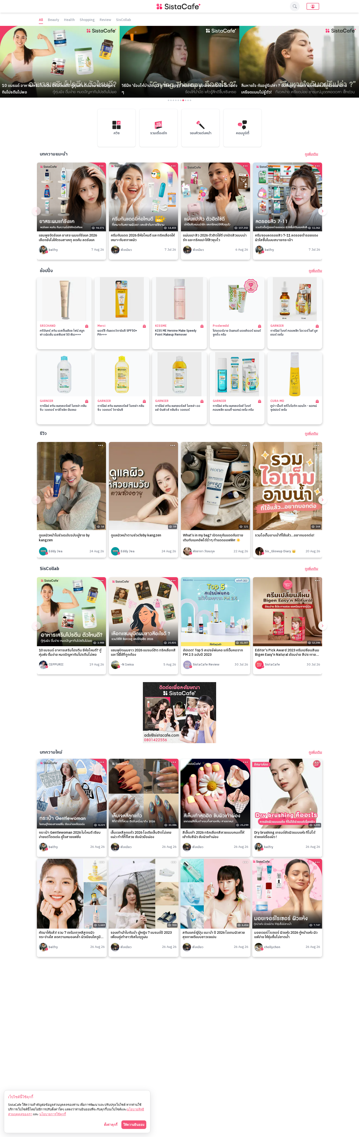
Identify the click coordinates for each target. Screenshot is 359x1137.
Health (69, 20)
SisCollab (123, 20)
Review (105, 20)
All (41, 20)
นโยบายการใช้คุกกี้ (52, 1114)
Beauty (53, 20)
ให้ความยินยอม (133, 1124)
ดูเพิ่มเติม (311, 154)
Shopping (87, 20)
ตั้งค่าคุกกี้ (110, 1124)
